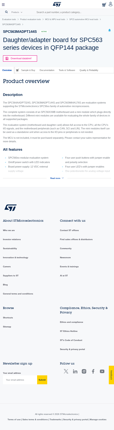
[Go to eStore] (104, 4)
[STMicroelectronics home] (57, 4)
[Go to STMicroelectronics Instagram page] (84, 372)
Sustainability (10, 248)
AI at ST (64, 275)
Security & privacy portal (72, 349)
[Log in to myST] (111, 4)
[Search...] (6, 12)
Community (66, 248)
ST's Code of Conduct (71, 340)
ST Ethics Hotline (68, 331)
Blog (5, 284)
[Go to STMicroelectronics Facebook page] (93, 372)
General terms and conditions (18, 294)
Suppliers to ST (11, 275)
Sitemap (7, 326)
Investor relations (12, 239)
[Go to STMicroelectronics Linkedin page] (75, 372)
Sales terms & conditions (35, 419)
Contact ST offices (69, 230)
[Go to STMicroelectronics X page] (66, 372)
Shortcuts (8, 317)
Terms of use (14, 419)
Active (44, 31)
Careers (7, 266)
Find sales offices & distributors (76, 239)
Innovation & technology (15, 257)
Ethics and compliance (71, 322)
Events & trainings (69, 266)
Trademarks (55, 419)
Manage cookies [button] (97, 419)
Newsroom (65, 257)
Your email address (12, 373)
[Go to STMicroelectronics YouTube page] (102, 372)
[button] (3, 4)
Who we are (9, 230)
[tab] (7, 70)
